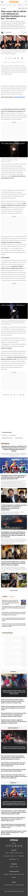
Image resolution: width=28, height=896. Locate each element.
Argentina (12, 852)
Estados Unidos (7, 856)
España (21, 852)
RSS (18, 859)
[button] (2, 1)
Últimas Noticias (12, 859)
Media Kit (14, 877)
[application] (14, 149)
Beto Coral (6, 5)
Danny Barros (9, 32)
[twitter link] (10, 846)
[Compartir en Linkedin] (15, 58)
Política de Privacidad (19, 884)
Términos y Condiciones (9, 884)
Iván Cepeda (11, 5)
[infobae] (14, 2)
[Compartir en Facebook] (9, 58)
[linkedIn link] (21, 846)
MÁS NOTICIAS (14, 590)
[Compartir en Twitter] (12, 58)
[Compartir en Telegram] (18, 58)
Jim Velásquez (13, 435)
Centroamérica (21, 856)
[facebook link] (7, 846)
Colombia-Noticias (19, 437)
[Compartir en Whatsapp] (6, 58)
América (7, 852)
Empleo (16, 866)
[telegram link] (18, 846)
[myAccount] (26, 2)
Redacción (12, 866)
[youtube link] (15, 846)
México (12, 856)
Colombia (3, 8)
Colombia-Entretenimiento (7, 437)
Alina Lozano (4, 435)
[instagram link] (13, 846)
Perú (16, 856)
